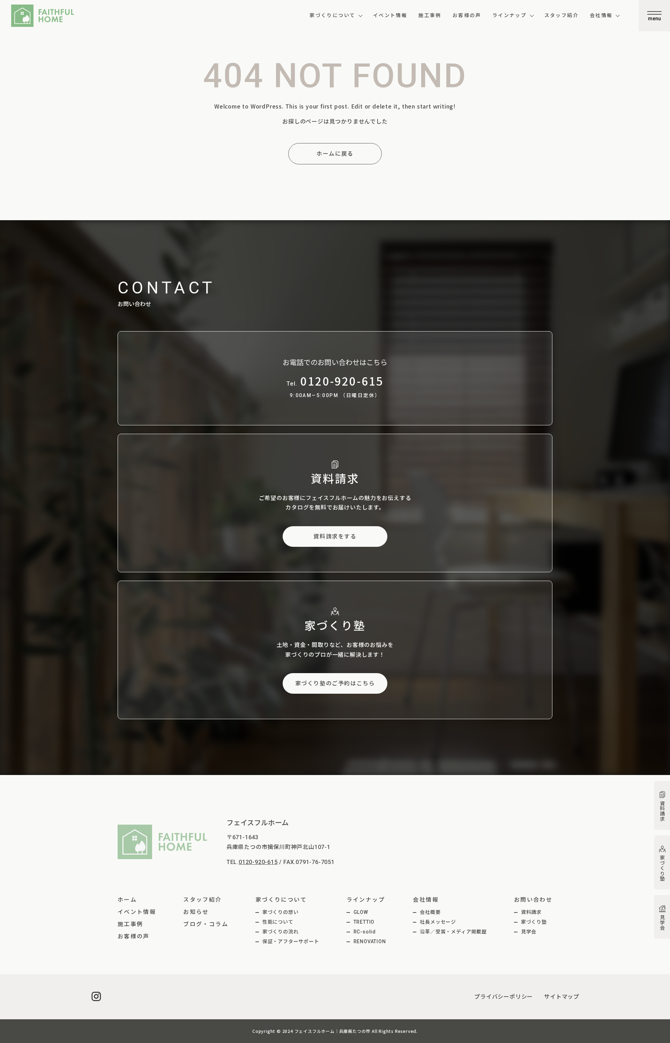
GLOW (360, 912)
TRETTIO (364, 922)
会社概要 (430, 912)
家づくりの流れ (280, 931)
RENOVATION (369, 941)
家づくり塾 (534, 922)
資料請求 (531, 912)
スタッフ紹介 (561, 15)
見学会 (528, 931)
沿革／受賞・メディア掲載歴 (453, 931)
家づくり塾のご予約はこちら (335, 683)
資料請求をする (334, 536)
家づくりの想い (280, 912)
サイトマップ (561, 996)
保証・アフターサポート (290, 941)
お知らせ (196, 912)
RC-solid (364, 931)
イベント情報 (390, 15)
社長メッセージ (438, 922)
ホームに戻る (335, 153)
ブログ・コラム (205, 924)
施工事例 (429, 15)
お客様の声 (467, 15)
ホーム (127, 899)
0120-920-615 (258, 862)
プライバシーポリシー (503, 996)
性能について (277, 922)
